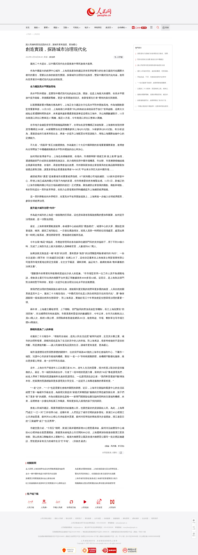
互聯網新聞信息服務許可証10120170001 (66, 532)
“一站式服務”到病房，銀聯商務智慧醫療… (152, 83)
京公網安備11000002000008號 (149, 536)
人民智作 (112, 507)
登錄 (167, 27)
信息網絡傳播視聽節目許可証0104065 (51, 536)
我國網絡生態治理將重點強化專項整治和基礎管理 (95, 483)
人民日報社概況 (46, 518)
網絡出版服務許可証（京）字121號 (112, 536)
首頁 (27, 27)
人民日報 (30, 507)
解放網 (52, 57)
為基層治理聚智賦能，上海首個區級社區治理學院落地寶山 (99, 469)
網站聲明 (126, 518)
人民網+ (44, 507)
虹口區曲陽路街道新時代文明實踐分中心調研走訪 (46, 483)
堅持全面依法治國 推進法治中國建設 (150, 59)
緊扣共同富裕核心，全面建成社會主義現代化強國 (95, 474)
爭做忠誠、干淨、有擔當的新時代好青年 (151, 77)
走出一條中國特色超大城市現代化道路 (41, 474)
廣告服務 (88, 518)
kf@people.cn (78, 527)
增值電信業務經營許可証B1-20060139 (96, 532)
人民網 (28, 34)
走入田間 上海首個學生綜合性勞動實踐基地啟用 (45, 469)
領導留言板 (71, 507)
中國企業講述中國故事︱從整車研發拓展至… (154, 106)
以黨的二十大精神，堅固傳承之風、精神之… (153, 89)
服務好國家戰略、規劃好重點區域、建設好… (153, 94)
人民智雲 (98, 507)
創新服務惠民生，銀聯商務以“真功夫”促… (152, 100)
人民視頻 (85, 507)
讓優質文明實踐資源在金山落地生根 (40, 478)
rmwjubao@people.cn (130, 527)
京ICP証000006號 (132, 536)
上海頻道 (36, 34)
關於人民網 (59, 518)
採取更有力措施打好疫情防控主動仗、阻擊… (153, 53)
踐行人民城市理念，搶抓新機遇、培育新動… (153, 71)
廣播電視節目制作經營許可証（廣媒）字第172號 (128, 532)
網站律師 (135, 518)
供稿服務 (107, 518)
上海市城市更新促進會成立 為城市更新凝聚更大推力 (96, 478)
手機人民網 (57, 507)
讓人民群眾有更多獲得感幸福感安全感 (151, 65)
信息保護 (145, 518)
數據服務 (116, 518)
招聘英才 (78, 518)
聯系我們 (154, 518)
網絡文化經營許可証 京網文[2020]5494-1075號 (82, 536)
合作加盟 (97, 518)
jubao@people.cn (121, 523)
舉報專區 (98, 27)
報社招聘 (69, 518)
